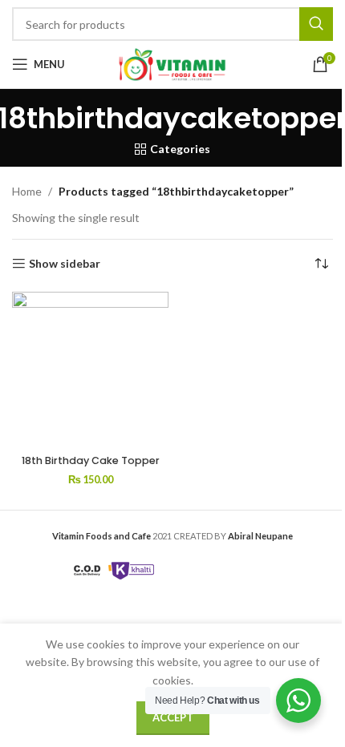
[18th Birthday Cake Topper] (90, 370)
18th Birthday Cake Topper (91, 460)
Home (27, 191)
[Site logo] (172, 63)
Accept (172, 717)
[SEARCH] (316, 24)
